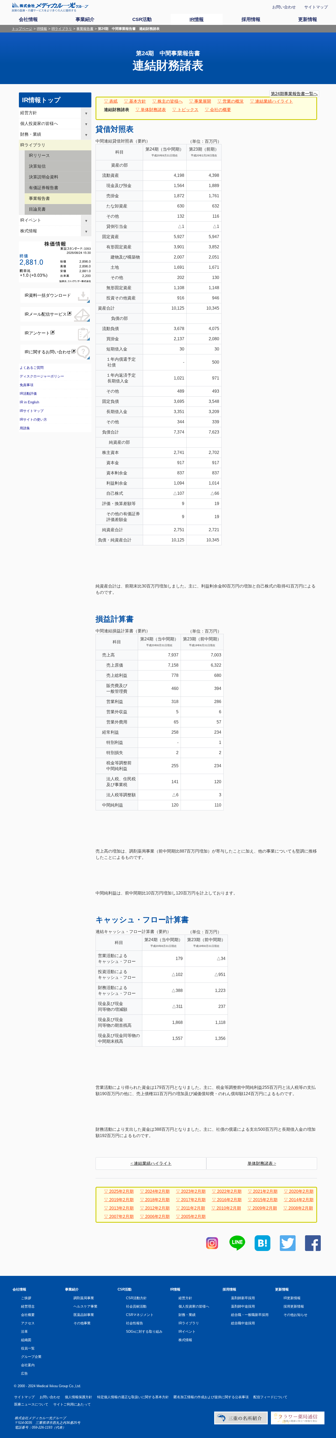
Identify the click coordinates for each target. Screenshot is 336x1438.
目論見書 (37, 209)
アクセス (28, 1323)
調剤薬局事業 (84, 1298)
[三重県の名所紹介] (241, 1423)
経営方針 (28, 113)
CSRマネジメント (140, 1315)
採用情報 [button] (251, 19)
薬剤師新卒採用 (243, 1298)
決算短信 (37, 166)
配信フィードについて (270, 1397)
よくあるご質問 (32, 368)
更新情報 (282, 1289)
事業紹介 (72, 1289)
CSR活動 (125, 1289)
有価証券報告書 (43, 187)
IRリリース (39, 155)
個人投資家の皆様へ (39, 123)
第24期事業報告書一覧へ (294, 93)
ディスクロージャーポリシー (42, 376)
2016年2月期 (229, 1200)
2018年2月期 (157, 1200)
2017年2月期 (193, 1200)
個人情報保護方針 (78, 1397)
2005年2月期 (193, 1216)
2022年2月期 (229, 1191)
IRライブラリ (61, 29)
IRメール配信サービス (46, 314)
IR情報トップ (41, 99)
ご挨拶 (26, 1298)
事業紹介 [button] (85, 19)
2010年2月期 (229, 1208)
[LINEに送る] (237, 1249)
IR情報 (42, 29)
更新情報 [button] (307, 19)
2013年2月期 (121, 1208)
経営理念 (28, 1306)
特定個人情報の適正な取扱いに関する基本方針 (133, 1397)
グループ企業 (31, 1357)
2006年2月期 (157, 1216)
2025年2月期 (121, 1191)
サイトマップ (316, 7)
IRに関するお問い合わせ (48, 352)
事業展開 (202, 101)
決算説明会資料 (43, 177)
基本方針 (137, 101)
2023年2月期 (193, 1191)
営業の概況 (233, 101)
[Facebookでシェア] (312, 1249)
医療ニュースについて (31, 1404)
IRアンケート (37, 333)
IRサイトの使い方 (33, 419)
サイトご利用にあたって (72, 1404)
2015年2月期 (265, 1200)
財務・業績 (30, 134)
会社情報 (19, 1289)
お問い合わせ (284, 7)
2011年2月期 (193, 1208)
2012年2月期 (157, 1208)
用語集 (25, 428)
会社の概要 (220, 109)
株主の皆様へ (170, 101)
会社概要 (28, 1315)
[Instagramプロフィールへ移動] (212, 1249)
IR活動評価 (28, 394)
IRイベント (30, 220)
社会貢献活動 (136, 1306)
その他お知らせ (295, 1315)
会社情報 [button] (28, 19)
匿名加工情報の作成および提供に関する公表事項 (211, 1397)
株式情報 (28, 231)
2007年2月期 (121, 1216)
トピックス (187, 109)
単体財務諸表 (153, 109)
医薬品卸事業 (84, 1315)
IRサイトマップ (32, 411)
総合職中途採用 (243, 1323)
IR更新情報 (292, 1298)
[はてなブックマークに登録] (262, 1249)
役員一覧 (28, 1348)
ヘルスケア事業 (85, 1306)
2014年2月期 (301, 1200)
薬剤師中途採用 (243, 1306)
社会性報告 (134, 1323)
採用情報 (229, 1289)
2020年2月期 (301, 1191)
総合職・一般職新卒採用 (250, 1315)
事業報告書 (84, 29)
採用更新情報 (294, 1306)
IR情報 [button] (197, 19)
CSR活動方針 (136, 1298)
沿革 (24, 1331)
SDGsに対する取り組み (144, 1331)
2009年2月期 (265, 1208)
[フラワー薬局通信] (297, 1423)
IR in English (29, 402)
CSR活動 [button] (142, 19)
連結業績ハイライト (274, 101)
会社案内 (28, 1365)
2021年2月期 (265, 1191)
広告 (24, 1373)
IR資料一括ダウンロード (48, 295)
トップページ (22, 29)
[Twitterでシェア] (287, 1249)
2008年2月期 (300, 1208)
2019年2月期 (121, 1200)
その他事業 (82, 1323)
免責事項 (26, 385)
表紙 (113, 101)
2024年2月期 (157, 1191)
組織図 (26, 1340)
